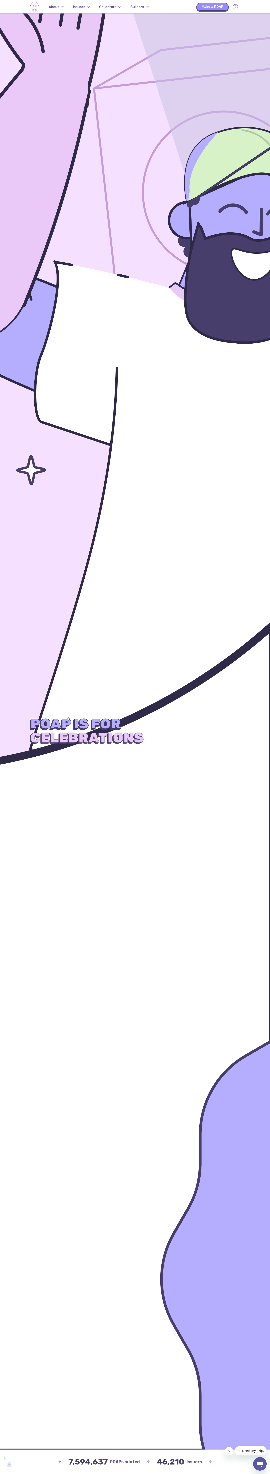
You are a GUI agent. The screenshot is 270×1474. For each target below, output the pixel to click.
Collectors (107, 7)
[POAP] (34, 7)
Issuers (79, 7)
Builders (137, 7)
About (54, 7)
